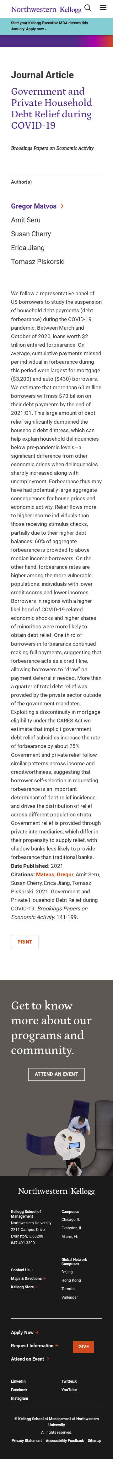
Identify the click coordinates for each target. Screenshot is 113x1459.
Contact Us (20, 1270)
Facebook (19, 1390)
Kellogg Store (22, 1287)
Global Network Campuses (74, 1262)
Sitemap (94, 1440)
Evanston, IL (72, 1228)
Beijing (67, 1272)
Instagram (19, 1398)
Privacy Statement (27, 1440)
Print (25, 942)
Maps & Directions (26, 1278)
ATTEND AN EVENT (56, 1074)
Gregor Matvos (33, 206)
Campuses (70, 1211)
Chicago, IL (71, 1219)
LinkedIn (18, 1381)
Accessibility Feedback (65, 1440)
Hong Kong (71, 1280)
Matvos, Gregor (54, 874)
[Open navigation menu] (103, 8)
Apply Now (22, 1332)
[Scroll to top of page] (102, 1426)
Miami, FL (70, 1236)
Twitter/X (69, 1381)
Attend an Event (27, 1359)
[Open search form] (90, 8)
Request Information (32, 1346)
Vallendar (70, 1297)
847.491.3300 (23, 1243)
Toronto (68, 1289)
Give (83, 1347)
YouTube (69, 1390)
